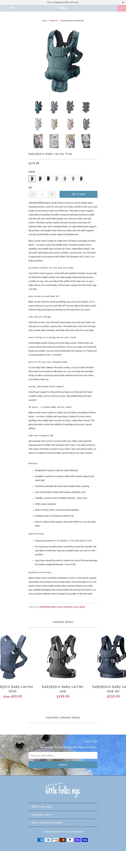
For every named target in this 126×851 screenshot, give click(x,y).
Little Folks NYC (57, 832)
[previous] (32, 60)
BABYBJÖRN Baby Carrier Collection (56, 607)
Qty (30, 188)
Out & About (79, 607)
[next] (94, 60)
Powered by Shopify (74, 832)
